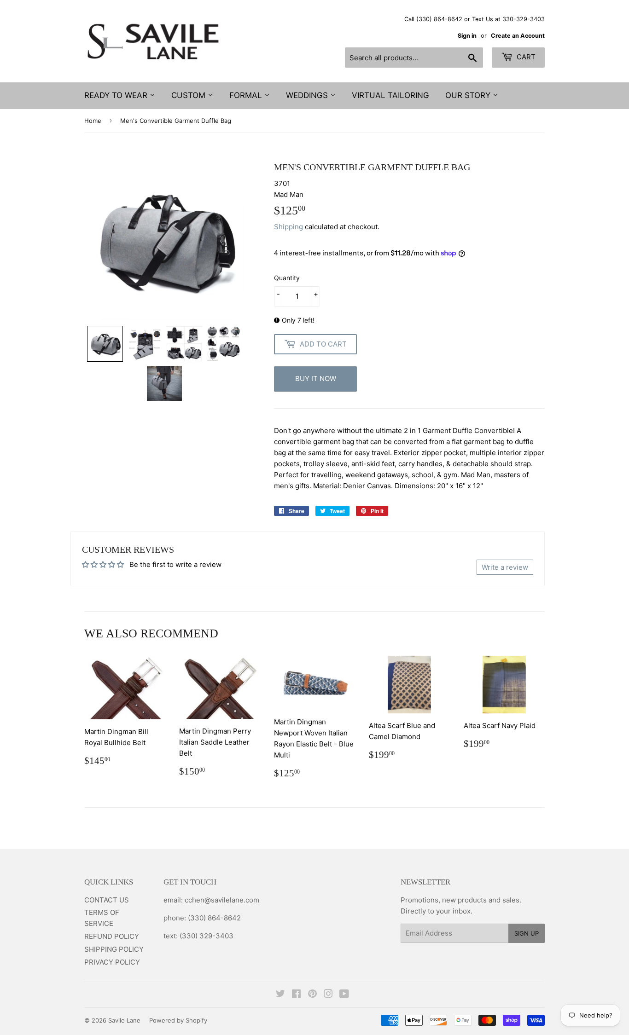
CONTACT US (106, 900)
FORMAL (246, 95)
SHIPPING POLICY (114, 949)
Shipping (288, 226)
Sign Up (526, 933)
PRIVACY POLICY (112, 962)
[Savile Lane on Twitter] (280, 994)
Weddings (308, 95)
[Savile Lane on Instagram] (328, 994)
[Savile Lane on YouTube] (344, 994)
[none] (105, 344)
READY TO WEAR (117, 95)
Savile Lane (124, 1020)
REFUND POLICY (111, 936)
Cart (525, 56)
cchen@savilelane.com (221, 900)
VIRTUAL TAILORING (390, 95)
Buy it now (315, 378)
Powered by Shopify (178, 1020)
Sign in (467, 35)
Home (92, 120)
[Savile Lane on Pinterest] (312, 994)
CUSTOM (189, 95)
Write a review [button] (505, 567)
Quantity (287, 278)
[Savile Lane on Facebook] (296, 994)
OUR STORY (469, 95)
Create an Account (518, 35)
